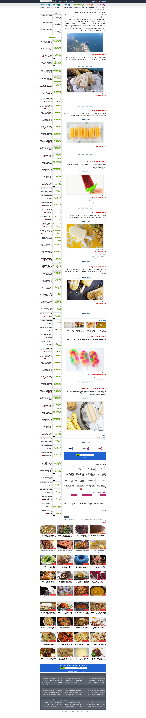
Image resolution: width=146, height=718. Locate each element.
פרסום (59, 711)
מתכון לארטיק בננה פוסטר (98, 55)
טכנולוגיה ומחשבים (67, 7)
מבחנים (102, 492)
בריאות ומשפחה (77, 4)
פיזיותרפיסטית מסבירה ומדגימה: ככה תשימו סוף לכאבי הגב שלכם (96, 694)
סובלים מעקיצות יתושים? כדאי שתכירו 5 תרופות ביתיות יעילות (74, 680)
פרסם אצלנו (71, 1)
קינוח (95, 519)
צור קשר (59, 1)
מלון (96, 519)
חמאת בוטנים (77, 519)
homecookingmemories (94, 430)
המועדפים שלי (42, 7)
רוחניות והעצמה (44, 4)
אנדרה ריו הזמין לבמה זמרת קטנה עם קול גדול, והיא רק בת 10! (96, 696)
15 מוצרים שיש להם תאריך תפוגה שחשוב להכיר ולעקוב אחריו (74, 684)
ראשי (105, 9)
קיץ (98, 519)
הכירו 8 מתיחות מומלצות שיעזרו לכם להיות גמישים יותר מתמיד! (53, 706)
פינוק (91, 519)
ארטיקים (71, 519)
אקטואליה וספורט (51, 699)
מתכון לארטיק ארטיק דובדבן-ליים (96, 161)
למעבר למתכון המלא (85, 65)
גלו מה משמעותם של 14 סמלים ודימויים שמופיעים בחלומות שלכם (52, 690)
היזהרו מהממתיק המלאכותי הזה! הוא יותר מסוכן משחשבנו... (96, 678)
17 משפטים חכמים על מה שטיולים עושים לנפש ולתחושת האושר (74, 688)
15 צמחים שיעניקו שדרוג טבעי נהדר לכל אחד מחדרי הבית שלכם (74, 692)
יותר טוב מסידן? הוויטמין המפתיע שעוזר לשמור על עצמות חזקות (96, 676)
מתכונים (89, 4)
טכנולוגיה (73, 699)
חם (69, 519)
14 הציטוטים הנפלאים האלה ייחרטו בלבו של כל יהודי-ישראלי (53, 692)
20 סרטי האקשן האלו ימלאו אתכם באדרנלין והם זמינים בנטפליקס (96, 706)
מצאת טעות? (66, 461)
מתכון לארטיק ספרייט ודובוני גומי (96, 336)
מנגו (65, 519)
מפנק (74, 519)
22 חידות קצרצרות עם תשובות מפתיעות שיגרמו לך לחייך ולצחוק (52, 684)
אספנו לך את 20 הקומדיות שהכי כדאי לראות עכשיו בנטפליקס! (96, 700)
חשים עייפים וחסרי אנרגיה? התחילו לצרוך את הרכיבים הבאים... (96, 684)
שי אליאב (102, 14)
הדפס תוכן (103, 461)
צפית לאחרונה (49, 7)
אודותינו (77, 711)
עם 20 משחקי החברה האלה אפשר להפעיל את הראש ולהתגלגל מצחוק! (51, 682)
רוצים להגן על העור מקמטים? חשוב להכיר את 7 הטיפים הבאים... (74, 682)
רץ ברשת (97, 7)
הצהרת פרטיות (65, 711)
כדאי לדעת (55, 4)
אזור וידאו (93, 1)
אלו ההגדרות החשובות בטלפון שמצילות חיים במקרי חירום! (75, 702)
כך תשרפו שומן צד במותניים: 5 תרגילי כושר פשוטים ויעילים (53, 702)
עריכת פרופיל (56, 7)
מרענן (81, 519)
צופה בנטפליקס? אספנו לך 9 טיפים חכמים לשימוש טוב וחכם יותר (74, 706)
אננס (83, 519)
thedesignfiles (96, 301)
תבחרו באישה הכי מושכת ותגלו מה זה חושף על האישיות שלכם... (52, 694)
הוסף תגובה (66, 517)
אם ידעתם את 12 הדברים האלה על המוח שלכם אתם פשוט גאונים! (73, 708)
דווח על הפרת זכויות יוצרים (73, 461)
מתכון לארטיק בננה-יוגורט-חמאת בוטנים (94, 388)
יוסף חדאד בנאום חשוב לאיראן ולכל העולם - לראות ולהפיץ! (53, 704)
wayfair (97, 143)
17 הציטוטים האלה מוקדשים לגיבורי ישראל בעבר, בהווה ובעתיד (52, 700)
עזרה (65, 1)
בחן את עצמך (99, 4)
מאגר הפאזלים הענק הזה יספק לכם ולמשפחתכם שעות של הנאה (52, 678)
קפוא (89, 519)
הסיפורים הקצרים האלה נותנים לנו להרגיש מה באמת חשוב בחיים (52, 696)
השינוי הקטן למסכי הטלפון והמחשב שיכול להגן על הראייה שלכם (74, 704)
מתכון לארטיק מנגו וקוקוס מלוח (97, 267)
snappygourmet (96, 93)
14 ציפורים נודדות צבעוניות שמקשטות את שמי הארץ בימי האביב (74, 690)
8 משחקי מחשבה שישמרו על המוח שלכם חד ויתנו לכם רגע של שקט (73, 700)
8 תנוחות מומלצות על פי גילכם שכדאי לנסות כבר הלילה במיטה (74, 676)
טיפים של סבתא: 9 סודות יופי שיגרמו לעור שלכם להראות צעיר (74, 678)
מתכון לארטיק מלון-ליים (99, 111)
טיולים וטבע (84, 7)
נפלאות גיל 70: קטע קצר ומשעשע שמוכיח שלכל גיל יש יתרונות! (96, 688)
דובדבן (67, 519)
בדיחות (66, 4)
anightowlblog (96, 249)
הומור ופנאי (91, 7)
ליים (105, 520)
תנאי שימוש (87, 458)
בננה (93, 519)
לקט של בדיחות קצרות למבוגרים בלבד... (56, 676)
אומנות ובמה (76, 7)
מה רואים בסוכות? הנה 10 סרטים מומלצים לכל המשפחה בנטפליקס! (95, 704)
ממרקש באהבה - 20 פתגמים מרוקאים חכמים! (98, 692)
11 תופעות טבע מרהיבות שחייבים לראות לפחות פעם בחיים (75, 696)
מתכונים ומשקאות (93, 9)
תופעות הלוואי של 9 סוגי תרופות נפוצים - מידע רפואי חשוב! (97, 680)
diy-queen (97, 372)
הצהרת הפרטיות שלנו (82, 458)
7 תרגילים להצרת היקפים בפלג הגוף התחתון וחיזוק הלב (54, 708)
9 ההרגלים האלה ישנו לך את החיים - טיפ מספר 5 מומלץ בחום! (96, 690)
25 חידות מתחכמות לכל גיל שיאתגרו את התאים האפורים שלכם (53, 680)
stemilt (97, 195)
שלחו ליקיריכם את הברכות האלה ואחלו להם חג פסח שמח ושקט (53, 688)
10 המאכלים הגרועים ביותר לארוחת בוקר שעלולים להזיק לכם (96, 682)
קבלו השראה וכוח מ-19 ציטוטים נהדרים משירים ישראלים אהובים (96, 702)
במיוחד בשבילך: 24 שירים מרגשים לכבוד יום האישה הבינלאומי (96, 708)
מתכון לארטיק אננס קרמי (98, 213)
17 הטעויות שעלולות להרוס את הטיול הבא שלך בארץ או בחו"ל (74, 694)
